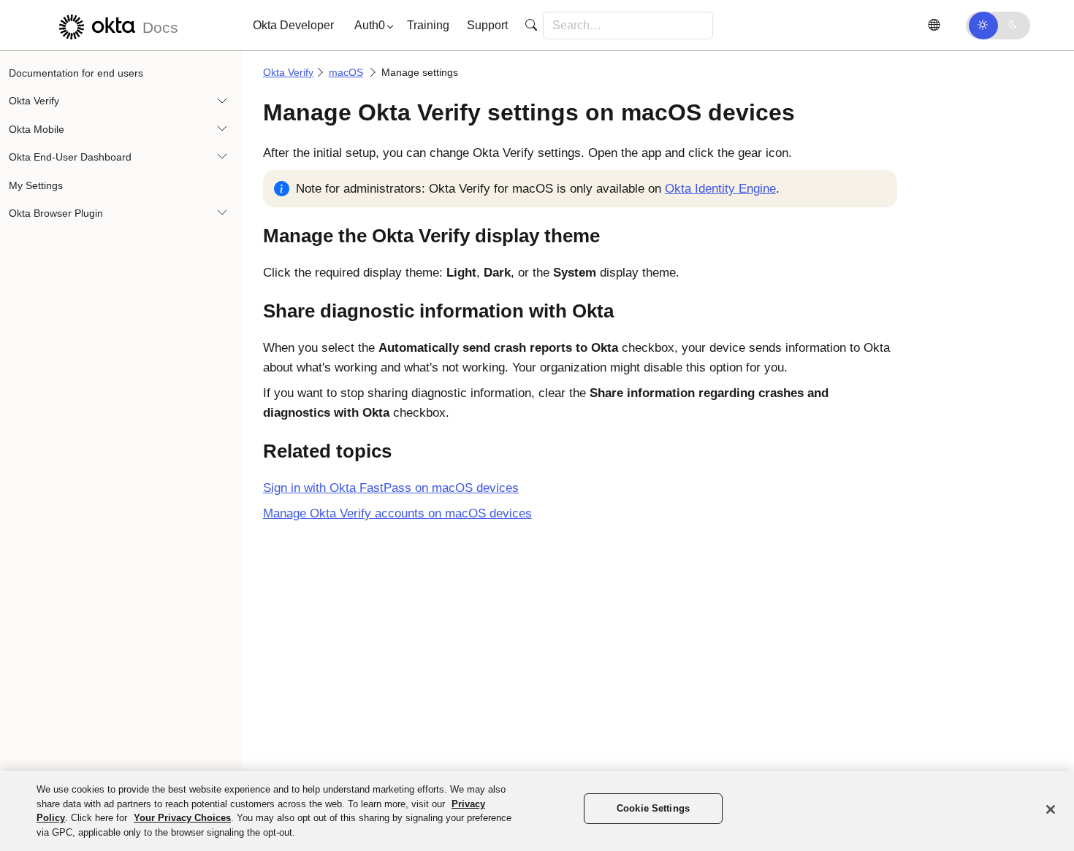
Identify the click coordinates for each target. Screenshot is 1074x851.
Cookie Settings (653, 808)
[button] (370, 25)
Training (428, 25)
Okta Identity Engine (720, 189)
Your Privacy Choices (182, 817)
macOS (346, 72)
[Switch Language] (933, 25)
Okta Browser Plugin (56, 213)
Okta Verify (34, 101)
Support (487, 25)
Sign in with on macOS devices (391, 488)
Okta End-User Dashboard (70, 157)
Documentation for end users (76, 73)
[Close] (1051, 809)
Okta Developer (293, 25)
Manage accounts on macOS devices (397, 513)
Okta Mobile (36, 129)
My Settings (36, 185)
